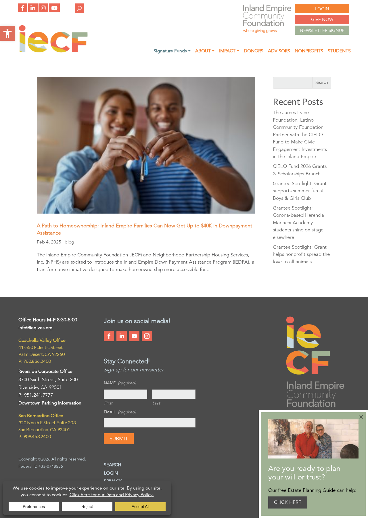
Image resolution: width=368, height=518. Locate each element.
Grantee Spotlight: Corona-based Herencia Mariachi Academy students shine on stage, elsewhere (299, 222)
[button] (7, 33)
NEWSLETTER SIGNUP (322, 30)
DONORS (253, 51)
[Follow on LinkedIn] (121, 336)
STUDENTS (339, 51)
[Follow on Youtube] (134, 336)
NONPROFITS (309, 51)
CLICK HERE (287, 502)
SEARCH (112, 465)
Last (156, 403)
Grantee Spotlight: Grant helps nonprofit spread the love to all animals (301, 254)
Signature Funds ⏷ (172, 51)
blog (69, 242)
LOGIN (322, 8)
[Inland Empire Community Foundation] (53, 52)
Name (120, 382)
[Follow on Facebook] (109, 336)
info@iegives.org (35, 328)
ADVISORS (279, 51)
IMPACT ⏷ (229, 51)
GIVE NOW (322, 19)
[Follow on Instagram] (147, 336)
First (108, 403)
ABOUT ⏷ (204, 51)
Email (120, 412)
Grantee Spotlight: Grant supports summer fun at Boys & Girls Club (300, 191)
